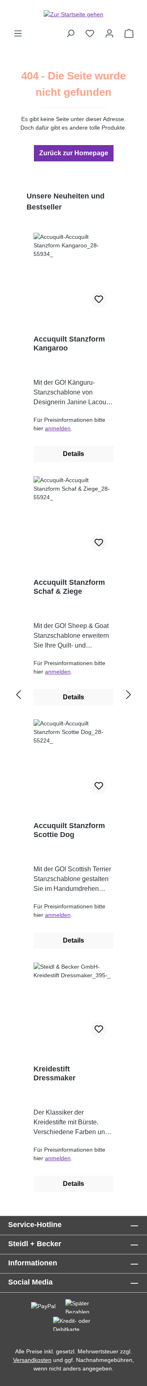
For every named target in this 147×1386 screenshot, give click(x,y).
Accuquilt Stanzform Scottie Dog (69, 830)
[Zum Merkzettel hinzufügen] (99, 299)
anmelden (58, 428)
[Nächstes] (128, 695)
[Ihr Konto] (109, 33)
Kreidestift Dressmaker (54, 1073)
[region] (73, 695)
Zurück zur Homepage (73, 153)
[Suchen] (70, 33)
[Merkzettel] (90, 33)
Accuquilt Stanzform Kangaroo (69, 343)
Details (73, 453)
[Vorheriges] (18, 695)
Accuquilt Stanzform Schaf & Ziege (69, 586)
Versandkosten (32, 1360)
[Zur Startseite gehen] (73, 14)
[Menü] (18, 33)
